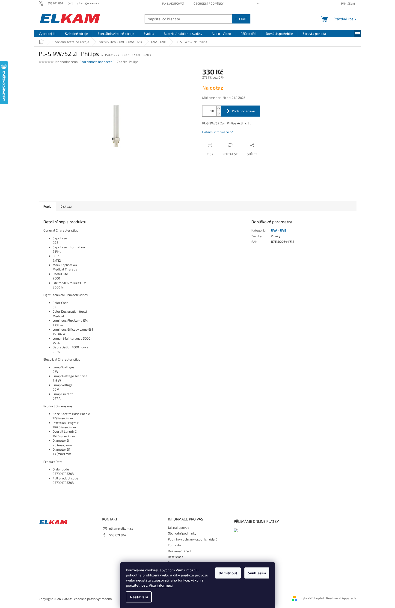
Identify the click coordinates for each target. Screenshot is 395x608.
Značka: (127, 62)
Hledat (241, 19)
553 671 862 (118, 535)
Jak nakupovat (173, 3)
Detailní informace (215, 132)
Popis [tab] (47, 206)
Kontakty (174, 545)
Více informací (161, 585)
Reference (175, 557)
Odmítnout (228, 573)
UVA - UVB (278, 230)
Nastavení (139, 597)
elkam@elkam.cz (121, 528)
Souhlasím (257, 573)
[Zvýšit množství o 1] (218, 108)
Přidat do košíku (243, 111)
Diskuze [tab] (66, 206)
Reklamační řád (179, 551)
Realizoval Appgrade (341, 598)
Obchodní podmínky (208, 3)
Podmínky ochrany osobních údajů (192, 539)
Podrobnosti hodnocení (96, 62)
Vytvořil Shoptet (312, 598)
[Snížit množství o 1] (218, 113)
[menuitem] (47, 33)
